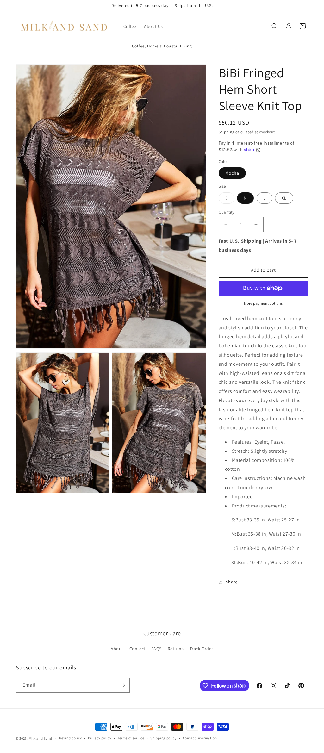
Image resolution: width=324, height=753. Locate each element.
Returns (176, 648)
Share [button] (232, 582)
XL (284, 198)
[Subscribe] (122, 685)
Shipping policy (163, 738)
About (117, 648)
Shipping (227, 131)
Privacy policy (99, 738)
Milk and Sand (40, 738)
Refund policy (70, 738)
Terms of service (130, 738)
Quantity (226, 212)
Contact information (200, 738)
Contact (137, 648)
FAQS (156, 648)
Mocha (232, 173)
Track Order (201, 648)
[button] (275, 26)
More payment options (263, 303)
